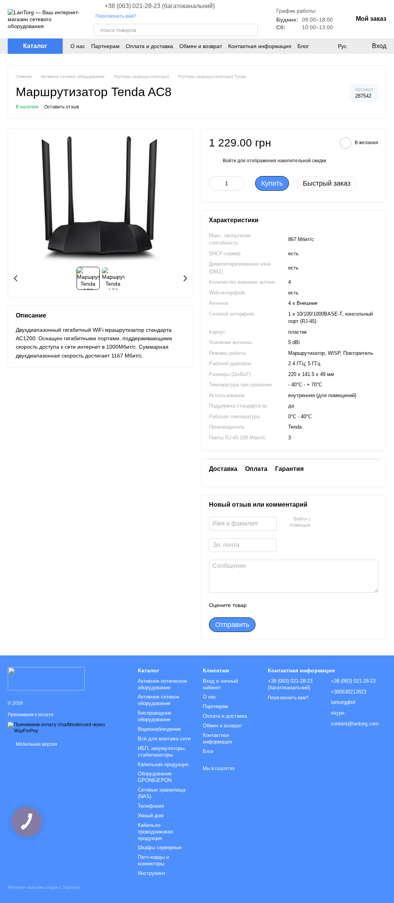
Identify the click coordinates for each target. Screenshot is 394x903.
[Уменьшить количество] (214, 183)
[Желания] (326, 46)
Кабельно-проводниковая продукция (155, 831)
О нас (77, 46)
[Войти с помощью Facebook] (319, 522)
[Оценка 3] (284, 605)
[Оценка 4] (296, 605)
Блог (303, 46)
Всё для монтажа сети (164, 739)
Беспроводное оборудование (154, 716)
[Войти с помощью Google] (331, 522)
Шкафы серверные (160, 847)
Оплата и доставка (149, 46)
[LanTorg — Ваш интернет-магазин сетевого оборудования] (46, 678)
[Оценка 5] (308, 605)
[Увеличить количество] (238, 183)
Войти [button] (229, 160)
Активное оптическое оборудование (162, 684)
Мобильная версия (36, 744)
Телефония (151, 806)
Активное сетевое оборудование (158, 700)
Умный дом (151, 815)
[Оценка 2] (271, 605)
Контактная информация (259, 46)
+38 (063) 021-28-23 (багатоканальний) (160, 6)
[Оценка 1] (259, 605)
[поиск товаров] (251, 30)
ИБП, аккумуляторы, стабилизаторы (162, 751)
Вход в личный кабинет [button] (220, 684)
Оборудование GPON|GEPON (155, 777)
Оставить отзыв (61, 107)
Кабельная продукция (163, 764)
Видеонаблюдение (159, 729)
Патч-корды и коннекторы (153, 860)
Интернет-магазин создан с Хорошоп (44, 887)
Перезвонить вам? (115, 16)
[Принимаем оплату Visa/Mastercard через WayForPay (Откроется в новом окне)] (67, 727)
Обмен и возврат (200, 46)
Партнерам (105, 46)
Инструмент (151, 873)
